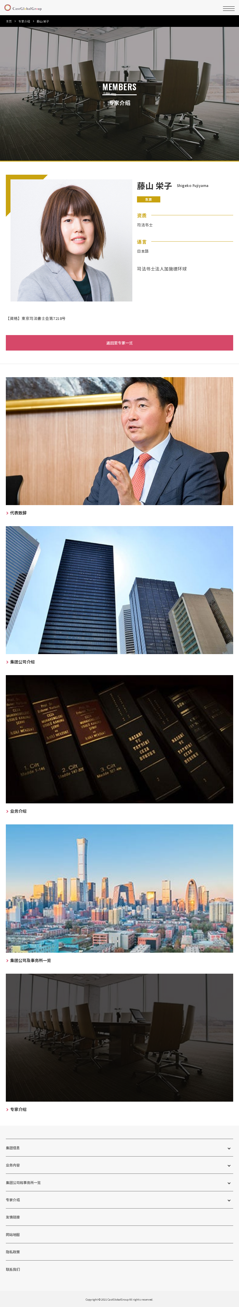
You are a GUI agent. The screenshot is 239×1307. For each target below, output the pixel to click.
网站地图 (13, 1234)
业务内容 (13, 1164)
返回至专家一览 (119, 343)
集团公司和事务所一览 (23, 1182)
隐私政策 (13, 1251)
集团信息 (13, 1147)
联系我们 (13, 1269)
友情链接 (13, 1216)
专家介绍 (24, 21)
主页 (9, 21)
